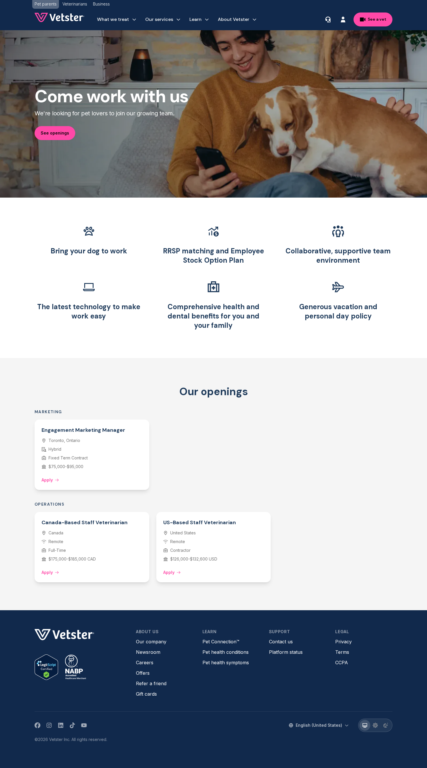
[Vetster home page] (59, 17)
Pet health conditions (225, 652)
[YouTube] (84, 725)
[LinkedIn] (61, 725)
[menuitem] (117, 19)
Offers (143, 673)
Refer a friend (151, 683)
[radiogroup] (375, 725)
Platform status (286, 652)
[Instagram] (49, 725)
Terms (342, 652)
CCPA (341, 662)
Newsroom (148, 652)
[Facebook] (37, 725)
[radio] (365, 725)
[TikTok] (72, 725)
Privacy (343, 642)
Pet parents (46, 3)
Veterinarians (74, 3)
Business (101, 3)
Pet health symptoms (225, 662)
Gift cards (146, 694)
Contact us (281, 642)
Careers (144, 662)
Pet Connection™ (220, 642)
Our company (151, 642)
